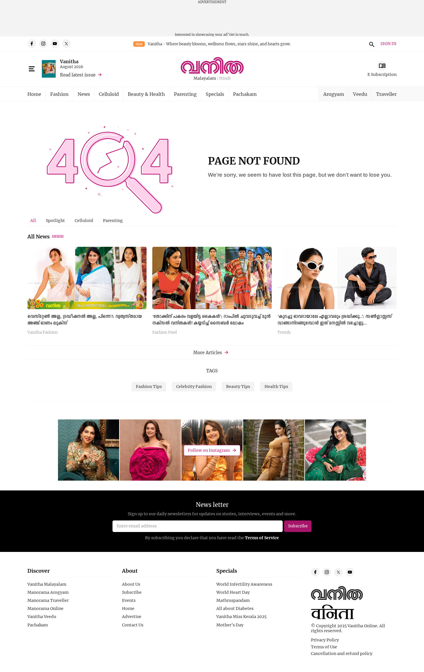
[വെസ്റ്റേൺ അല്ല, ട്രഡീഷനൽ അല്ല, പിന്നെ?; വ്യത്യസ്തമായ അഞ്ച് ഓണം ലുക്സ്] (87, 278)
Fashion (59, 94)
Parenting (185, 94)
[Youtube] (54, 43)
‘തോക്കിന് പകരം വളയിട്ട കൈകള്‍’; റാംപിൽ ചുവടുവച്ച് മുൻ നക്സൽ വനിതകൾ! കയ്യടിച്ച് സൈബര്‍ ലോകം (211, 319)
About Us (131, 584)
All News (38, 236)
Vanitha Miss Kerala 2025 (241, 616)
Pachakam (245, 94)
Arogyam (333, 94)
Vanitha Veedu (41, 616)
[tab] (33, 220)
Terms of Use (324, 646)
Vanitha (69, 61)
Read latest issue (77, 75)
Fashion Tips (149, 386)
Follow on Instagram (209, 450)
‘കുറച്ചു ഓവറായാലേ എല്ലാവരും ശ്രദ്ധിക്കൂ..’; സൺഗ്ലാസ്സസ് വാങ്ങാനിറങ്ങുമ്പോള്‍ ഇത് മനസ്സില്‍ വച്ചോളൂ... (334, 319)
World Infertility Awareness (244, 584)
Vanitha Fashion (42, 332)
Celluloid (109, 94)
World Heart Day (233, 592)
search (370, 43)
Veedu (360, 94)
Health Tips (276, 386)
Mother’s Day (229, 625)
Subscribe (132, 592)
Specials (215, 94)
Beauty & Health (146, 94)
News (84, 94)
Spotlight (55, 220)
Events (129, 600)
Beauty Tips (238, 386)
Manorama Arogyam (48, 592)
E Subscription (382, 74)
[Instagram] (43, 43)
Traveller (386, 94)
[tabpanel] (212, 292)
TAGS (212, 371)
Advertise (131, 616)
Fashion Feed (164, 332)
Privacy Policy (325, 640)
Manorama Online (45, 608)
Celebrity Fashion (194, 386)
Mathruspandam (233, 600)
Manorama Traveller (48, 600)
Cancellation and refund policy (341, 653)
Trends (284, 332)
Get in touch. (239, 34)
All (33, 220)
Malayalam (205, 78)
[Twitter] (66, 43)
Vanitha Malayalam (46, 584)
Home (34, 94)
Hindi (225, 78)
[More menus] (31, 69)
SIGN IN (388, 43)
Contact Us (132, 625)
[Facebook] (31, 43)
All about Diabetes (235, 608)
